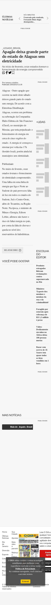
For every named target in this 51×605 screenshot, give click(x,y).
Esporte (5, 554)
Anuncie (45, 584)
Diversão (5, 550)
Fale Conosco (36, 585)
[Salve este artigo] (13, 73)
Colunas (5, 559)
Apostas (15, 538)
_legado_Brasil (11, 48)
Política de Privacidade (25, 569)
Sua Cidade (15, 533)
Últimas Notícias (5, 537)
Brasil (4, 567)
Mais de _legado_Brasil (21, 427)
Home (4, 532)
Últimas (7, 18)
